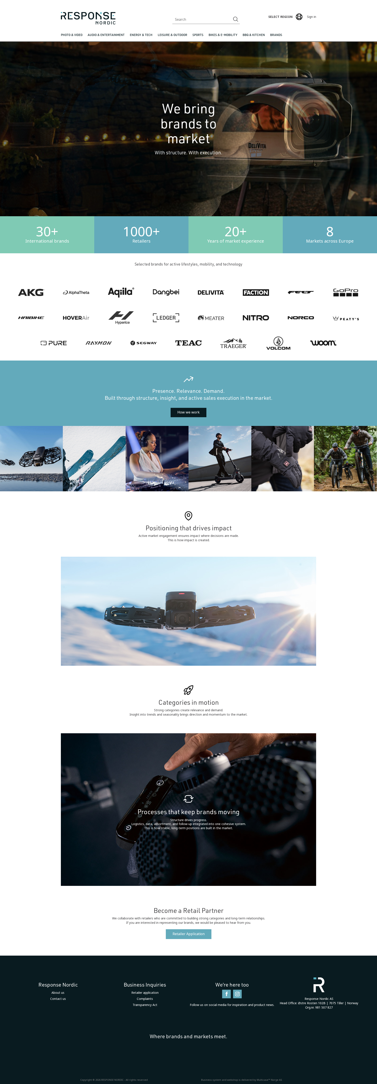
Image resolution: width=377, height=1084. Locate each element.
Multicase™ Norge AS (269, 1080)
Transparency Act (145, 1005)
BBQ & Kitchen (254, 35)
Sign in (311, 17)
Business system (211, 1080)
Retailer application (145, 992)
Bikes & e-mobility (223, 35)
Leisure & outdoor (172, 35)
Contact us (58, 999)
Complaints (145, 999)
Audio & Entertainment (106, 35)
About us (57, 992)
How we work (188, 412)
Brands (276, 35)
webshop (232, 1080)
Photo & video (71, 35)
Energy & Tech (141, 35)
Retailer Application (189, 933)
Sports (197, 35)
